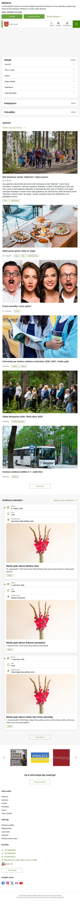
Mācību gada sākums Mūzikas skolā (22, 566)
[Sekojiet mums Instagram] (7, 883)
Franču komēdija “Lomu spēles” (17, 306)
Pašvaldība (5, 807)
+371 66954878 (9, 850)
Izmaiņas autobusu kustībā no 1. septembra (22, 472)
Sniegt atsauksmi (40, 782)
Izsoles (4, 810)
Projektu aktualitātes (18, 421)
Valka (22, 256)
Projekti (4, 803)
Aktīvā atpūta (14, 200)
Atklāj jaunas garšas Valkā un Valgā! (18, 251)
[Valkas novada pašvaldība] (11, 24)
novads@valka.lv (10, 857)
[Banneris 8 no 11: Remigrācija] (40, 757)
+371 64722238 (9, 853)
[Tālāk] (76, 757)
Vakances (5, 797)
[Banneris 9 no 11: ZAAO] (61, 757)
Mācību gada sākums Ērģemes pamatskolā (25, 642)
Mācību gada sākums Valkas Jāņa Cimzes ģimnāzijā (29, 717)
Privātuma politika (8, 825)
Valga (16, 256)
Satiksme (15, 366)
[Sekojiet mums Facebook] (3, 883)
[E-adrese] (6, 864)
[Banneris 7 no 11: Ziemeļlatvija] (18, 757)
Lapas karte (6, 832)
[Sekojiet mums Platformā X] (12, 883)
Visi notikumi (40, 737)
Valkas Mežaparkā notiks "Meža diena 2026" (22, 416)
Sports (6, 200)
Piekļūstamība (6, 828)
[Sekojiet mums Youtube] (21, 883)
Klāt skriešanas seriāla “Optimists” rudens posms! (25, 177)
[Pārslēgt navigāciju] (76, 24)
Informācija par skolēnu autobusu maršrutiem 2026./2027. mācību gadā (35, 361)
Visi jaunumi (40, 486)
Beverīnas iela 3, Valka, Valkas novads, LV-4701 (20, 860)
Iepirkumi (5, 800)
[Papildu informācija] (11, 864)
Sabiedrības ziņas (33, 256)
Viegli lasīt (5, 835)
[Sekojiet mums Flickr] (16, 883)
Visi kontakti (12, 870)
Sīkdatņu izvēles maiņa (9, 838)
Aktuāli (7, 60)
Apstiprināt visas (34, 16)
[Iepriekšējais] (4, 757)
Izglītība (23, 366)
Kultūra (17, 311)
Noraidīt (12, 16)
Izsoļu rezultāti (7, 813)
